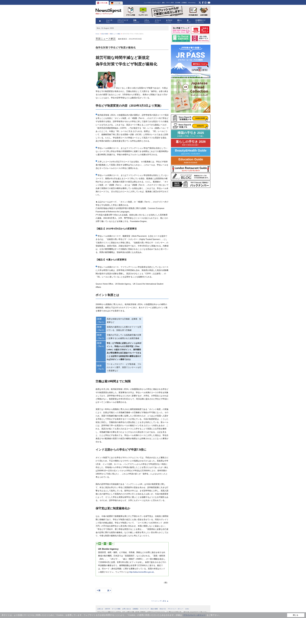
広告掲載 (177, 2)
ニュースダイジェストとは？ (152, 2)
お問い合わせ (126, 609)
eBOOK (107, 609)
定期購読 (184, 2)
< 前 (98, 590)
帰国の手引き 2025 (190, 134)
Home (97, 33)
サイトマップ (144, 609)
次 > (109, 590)
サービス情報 (116, 609)
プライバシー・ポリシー (194, 615)
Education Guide (190, 161)
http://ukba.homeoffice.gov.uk (141, 572)
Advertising (191, 2)
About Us (163, 609)
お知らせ (100, 609)
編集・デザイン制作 (168, 2)
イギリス (102, 2)
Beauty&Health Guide (190, 152)
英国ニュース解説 (115, 33)
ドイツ (116, 2)
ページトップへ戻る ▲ (160, 601)
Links (187, 609)
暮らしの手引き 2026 (191, 143)
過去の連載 (104, 33)
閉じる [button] (295, 615)
